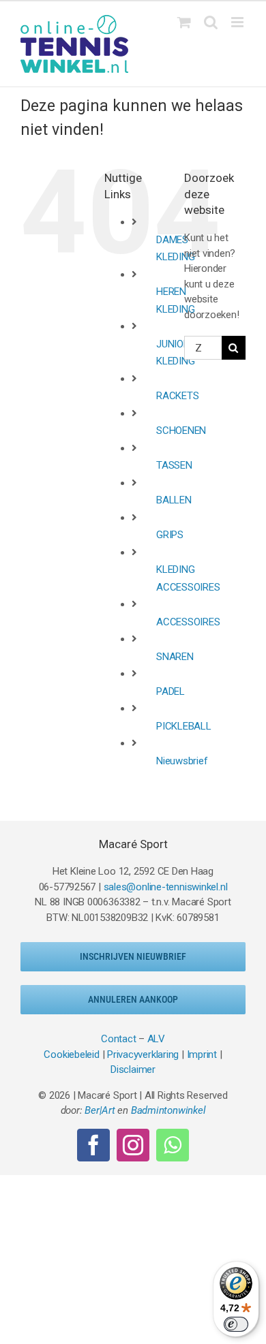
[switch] (236, 1324)
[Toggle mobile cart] (184, 22)
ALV (156, 1039)
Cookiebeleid (71, 1054)
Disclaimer (133, 1069)
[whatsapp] (172, 1145)
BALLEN (174, 500)
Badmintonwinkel (168, 1110)
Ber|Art (100, 1110)
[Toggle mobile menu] (238, 22)
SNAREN (175, 657)
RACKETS (177, 396)
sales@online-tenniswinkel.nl (166, 887)
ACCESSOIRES (188, 622)
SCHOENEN (181, 430)
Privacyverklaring (143, 1054)
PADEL (170, 691)
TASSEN (174, 465)
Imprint (202, 1054)
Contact (118, 1039)
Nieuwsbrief (182, 761)
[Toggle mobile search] (211, 22)
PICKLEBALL (183, 726)
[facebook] (93, 1145)
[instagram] (133, 1145)
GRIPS (169, 535)
